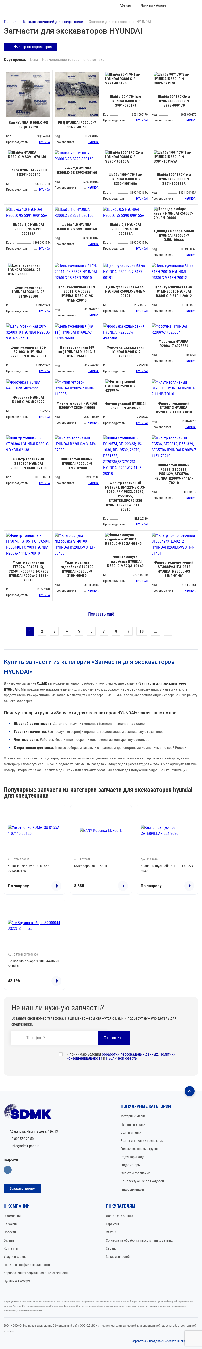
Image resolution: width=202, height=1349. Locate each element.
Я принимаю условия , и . (121, 1056)
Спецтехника (93, 60)
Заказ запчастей (118, 1257)
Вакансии (10, 1224)
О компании (12, 1216)
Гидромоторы (131, 1165)
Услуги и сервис (15, 1257)
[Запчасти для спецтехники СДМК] (57, 1113)
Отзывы (9, 1240)
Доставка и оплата (119, 1216)
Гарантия (112, 1224)
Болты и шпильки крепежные (142, 1141)
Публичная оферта (17, 1281)
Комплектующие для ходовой (142, 1181)
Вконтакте (8, 1170)
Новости (10, 1232)
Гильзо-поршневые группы (140, 1149)
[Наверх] (190, 1091)
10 (142, 631)
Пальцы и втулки (133, 1124)
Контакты (11, 1248)
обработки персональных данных (130, 1054)
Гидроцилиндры (132, 1189)
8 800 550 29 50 (23, 1139)
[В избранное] (47, 75)
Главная (10, 21)
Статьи (111, 1232)
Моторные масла (133, 1116)
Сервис (111, 1248)
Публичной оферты (122, 1058)
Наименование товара (60, 60)
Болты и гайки (131, 1132)
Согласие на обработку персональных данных (139, 1240)
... (155, 631)
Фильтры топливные (136, 1173)
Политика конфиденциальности (27, 1265)
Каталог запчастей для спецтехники (53, 21)
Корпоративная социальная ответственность (36, 1273)
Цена (34, 60)
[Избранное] (177, 5)
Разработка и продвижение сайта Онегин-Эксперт (164, 1341)
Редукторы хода (133, 1157)
